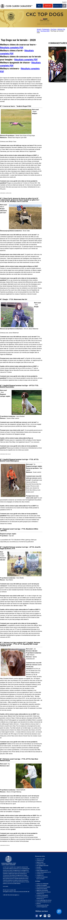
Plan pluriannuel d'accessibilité (43, 887)
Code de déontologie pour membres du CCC (42, 897)
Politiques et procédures (41, 888)
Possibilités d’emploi (41, 864)
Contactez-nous (57, 6)
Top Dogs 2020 (45, 31)
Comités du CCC (40, 873)
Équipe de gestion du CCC (42, 870)
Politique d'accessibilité (41, 885)
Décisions (38, 903)
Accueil (39, 29)
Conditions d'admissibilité (42, 895)
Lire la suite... (6, 886)
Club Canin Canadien (18, 6)
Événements (45, 29)
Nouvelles (38, 867)
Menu (39, 6)
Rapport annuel (39, 862)
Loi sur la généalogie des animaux (43, 900)
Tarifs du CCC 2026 (40, 859)
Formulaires (39, 869)
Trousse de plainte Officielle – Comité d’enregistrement (42, 905)
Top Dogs (53, 29)
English (64, 2)
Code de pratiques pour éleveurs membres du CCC (43, 892)
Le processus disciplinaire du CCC (43, 902)
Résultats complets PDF (11, 47)
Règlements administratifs (42, 890)
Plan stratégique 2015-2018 (42, 865)
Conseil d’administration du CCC (43, 872)
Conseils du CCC (40, 875)
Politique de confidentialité (42, 883)
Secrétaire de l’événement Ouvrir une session (42, 877)
